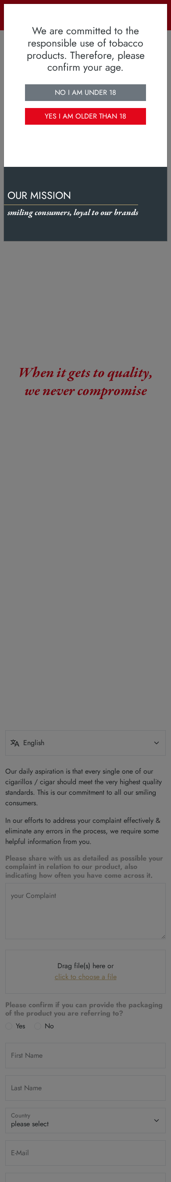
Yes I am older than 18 (85, 116)
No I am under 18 (85, 92)
